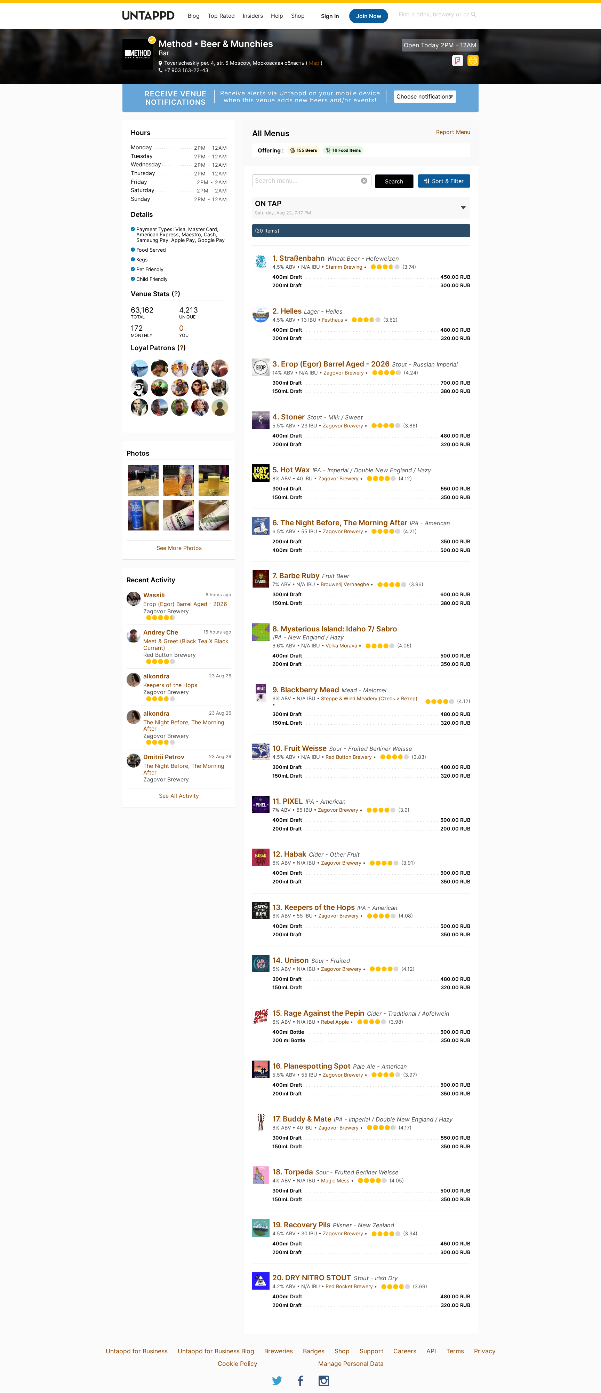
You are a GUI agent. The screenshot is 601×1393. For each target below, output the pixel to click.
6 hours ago (218, 594)
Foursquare (457, 60)
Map (314, 63)
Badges (313, 1351)
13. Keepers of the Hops (314, 907)
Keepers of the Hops (170, 685)
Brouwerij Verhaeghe (345, 584)
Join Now (368, 16)
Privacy (485, 1351)
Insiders (253, 15)
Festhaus (333, 320)
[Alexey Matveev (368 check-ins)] (159, 407)
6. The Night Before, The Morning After (340, 522)
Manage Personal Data (351, 1363)
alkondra (156, 676)
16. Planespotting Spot (312, 1066)
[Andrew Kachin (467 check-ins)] (219, 368)
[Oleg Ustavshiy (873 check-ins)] (159, 368)
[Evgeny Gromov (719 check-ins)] (179, 368)
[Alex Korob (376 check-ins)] (219, 387)
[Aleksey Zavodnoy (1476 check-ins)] (139, 368)
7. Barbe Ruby (296, 575)
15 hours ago (217, 632)
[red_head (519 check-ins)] (199, 368)
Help (277, 15)
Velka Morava (342, 645)
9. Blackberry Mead (306, 689)
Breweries (278, 1351)
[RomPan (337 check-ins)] (199, 407)
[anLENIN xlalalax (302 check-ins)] (219, 407)
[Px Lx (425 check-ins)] (159, 387)
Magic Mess (336, 1180)
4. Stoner (289, 416)
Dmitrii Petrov (163, 757)
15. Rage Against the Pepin (319, 1013)
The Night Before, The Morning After (183, 725)
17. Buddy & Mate (302, 1119)
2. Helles (287, 311)
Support (371, 1351)
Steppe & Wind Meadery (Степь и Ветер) (369, 698)
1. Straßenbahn (299, 258)
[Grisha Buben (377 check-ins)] (199, 387)
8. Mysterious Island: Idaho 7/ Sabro (334, 628)
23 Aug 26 (220, 675)
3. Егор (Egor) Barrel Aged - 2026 (331, 364)
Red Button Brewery (349, 757)
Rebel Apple (335, 1022)
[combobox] (438, 14)
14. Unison (291, 960)
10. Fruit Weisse (300, 748)
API (431, 1351)
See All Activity (179, 795)
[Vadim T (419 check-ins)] (179, 387)
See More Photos (179, 547)
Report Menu (453, 131)
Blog (194, 15)
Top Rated (221, 15)
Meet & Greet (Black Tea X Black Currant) (186, 644)
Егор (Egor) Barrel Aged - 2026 (185, 603)
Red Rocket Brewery (350, 1286)
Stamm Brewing (345, 267)
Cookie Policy (237, 1363)
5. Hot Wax (292, 469)
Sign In (330, 16)
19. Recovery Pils (302, 1224)
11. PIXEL (288, 801)
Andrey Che (160, 632)
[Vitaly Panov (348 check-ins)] (179, 407)
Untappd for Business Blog (216, 1351)
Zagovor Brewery (344, 373)
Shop (298, 15)
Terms (455, 1351)
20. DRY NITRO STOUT (312, 1277)
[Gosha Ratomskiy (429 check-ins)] (139, 387)
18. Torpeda (293, 1171)
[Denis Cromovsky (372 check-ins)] (139, 407)
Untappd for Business (137, 1351)
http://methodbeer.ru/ (473, 60)
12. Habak (290, 854)
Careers (404, 1351)
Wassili (154, 595)
